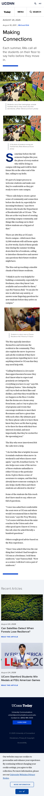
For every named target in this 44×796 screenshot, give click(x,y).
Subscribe (22, 722)
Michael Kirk (23, 25)
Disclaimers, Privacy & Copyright (22, 738)
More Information (22, 784)
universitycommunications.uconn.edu (22, 715)
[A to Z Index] (40, 3)
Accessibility (22, 742)
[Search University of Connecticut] (35, 3)
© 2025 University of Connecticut (22, 733)
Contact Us (15, 717)
